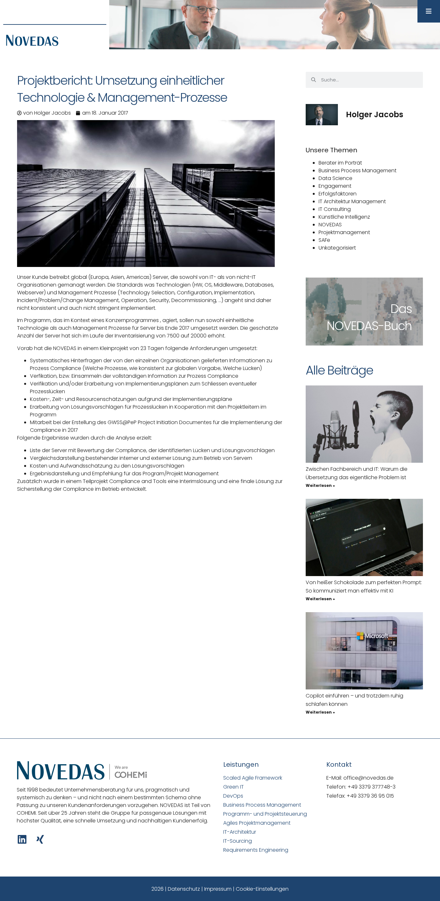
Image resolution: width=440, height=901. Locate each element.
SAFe (324, 240)
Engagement (335, 186)
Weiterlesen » (320, 485)
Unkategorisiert (337, 247)
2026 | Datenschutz (175, 889)
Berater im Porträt (340, 162)
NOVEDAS (330, 224)
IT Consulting (335, 209)
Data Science (335, 178)
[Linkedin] (22, 839)
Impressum (218, 889)
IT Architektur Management (352, 201)
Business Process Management (358, 170)
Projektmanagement (344, 232)
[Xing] (40, 839)
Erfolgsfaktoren (338, 193)
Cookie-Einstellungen (262, 889)
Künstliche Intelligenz (344, 217)
